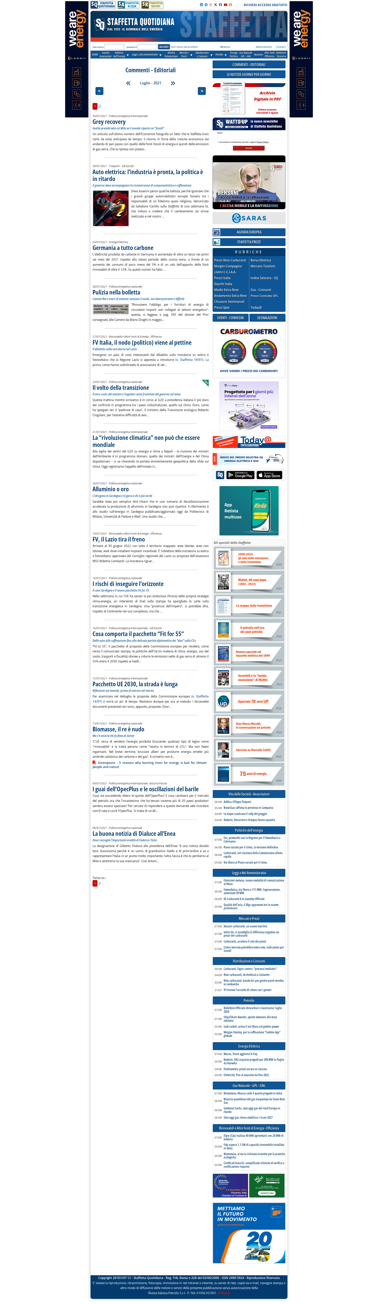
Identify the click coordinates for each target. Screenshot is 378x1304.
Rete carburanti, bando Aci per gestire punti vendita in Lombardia (254, 982)
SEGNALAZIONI (267, 317)
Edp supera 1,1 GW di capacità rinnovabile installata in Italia (254, 1146)
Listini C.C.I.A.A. (225, 272)
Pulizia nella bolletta (116, 292)
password (132, 47)
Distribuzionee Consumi (202, 54)
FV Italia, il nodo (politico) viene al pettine (142, 342)
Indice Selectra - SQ (264, 278)
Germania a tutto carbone (123, 247)
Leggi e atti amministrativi (145, 54)
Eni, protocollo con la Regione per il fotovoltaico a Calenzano (252, 839)
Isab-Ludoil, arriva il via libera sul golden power (251, 1026)
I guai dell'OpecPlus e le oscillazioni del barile (146, 789)
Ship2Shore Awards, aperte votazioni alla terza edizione (250, 1018)
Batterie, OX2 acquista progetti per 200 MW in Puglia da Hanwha (254, 1061)
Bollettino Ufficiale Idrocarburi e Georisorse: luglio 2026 (253, 1009)
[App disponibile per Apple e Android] (249, 475)
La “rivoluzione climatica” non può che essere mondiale (146, 441)
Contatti (280, 47)
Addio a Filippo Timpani (237, 802)
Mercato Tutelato (263, 266)
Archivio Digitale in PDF (267, 101)
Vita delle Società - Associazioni (249, 794)
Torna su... (100, 878)
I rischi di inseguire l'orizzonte (128, 583)
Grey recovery (109, 121)
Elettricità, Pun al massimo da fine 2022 (246, 1075)
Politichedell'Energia (119, 54)
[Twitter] (215, 5)
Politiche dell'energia (249, 830)
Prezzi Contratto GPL (264, 296)
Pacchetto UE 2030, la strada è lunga (135, 684)
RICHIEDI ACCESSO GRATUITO (265, 5)
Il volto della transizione (121, 387)
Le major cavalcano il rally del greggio (245, 814)
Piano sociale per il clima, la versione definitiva (251, 847)
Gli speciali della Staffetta (232, 543)
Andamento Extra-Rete (230, 296)
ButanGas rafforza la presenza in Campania (248, 808)
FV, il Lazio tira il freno (119, 539)
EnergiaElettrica (234, 54)
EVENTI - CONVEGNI (230, 317)
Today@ (256, 307)
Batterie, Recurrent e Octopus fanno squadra (249, 820)
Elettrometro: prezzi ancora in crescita (245, 1069)
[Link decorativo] (232, 97)
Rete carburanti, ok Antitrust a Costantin (247, 975)
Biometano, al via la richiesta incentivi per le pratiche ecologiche (254, 1155)
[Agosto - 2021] (172, 83)
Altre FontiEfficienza (270, 54)
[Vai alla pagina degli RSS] (230, 5)
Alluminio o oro (111, 489)
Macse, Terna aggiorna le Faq (240, 1054)
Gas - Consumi (261, 290)
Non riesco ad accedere (184, 47)
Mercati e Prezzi (249, 918)
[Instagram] (210, 5)
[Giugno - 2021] (128, 83)
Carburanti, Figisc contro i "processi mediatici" (250, 969)
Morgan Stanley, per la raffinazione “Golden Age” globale (252, 1034)
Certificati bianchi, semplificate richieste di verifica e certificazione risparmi (254, 1164)
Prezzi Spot (222, 307)
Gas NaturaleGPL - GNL (245, 54)
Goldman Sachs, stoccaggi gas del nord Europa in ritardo (252, 1110)
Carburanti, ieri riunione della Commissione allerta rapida (253, 854)
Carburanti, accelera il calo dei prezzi (245, 941)
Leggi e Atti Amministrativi (249, 872)
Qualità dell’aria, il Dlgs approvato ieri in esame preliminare (251, 906)
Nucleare (258, 54)
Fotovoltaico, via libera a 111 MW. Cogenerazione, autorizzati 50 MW (252, 891)
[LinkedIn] (201, 5)
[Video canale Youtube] (225, 5)
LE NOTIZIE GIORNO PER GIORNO (249, 74)
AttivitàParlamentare (171, 54)
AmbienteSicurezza (281, 54)
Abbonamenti (264, 47)
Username (98, 47)
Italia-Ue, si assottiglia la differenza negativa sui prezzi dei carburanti (251, 934)
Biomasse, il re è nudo (118, 729)
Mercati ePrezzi (184, 54)
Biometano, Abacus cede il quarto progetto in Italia (253, 1093)
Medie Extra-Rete (226, 290)
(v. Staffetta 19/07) (189, 360)
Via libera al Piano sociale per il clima (245, 862)
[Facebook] (220, 5)
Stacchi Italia (223, 284)
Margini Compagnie (228, 266)
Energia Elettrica (249, 1046)
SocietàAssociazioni (106, 54)
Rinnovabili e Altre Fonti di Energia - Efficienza (249, 1128)
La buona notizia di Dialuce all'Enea (134, 833)
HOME (95, 54)
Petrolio (219, 54)
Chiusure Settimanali (229, 302)
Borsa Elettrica (261, 260)
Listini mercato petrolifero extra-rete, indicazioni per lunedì (254, 949)
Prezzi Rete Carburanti (230, 260)
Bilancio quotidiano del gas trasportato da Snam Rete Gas (254, 1101)
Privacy (224, 1293)
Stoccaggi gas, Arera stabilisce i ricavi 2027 (248, 1117)
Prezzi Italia (222, 278)
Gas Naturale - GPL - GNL (249, 1085)
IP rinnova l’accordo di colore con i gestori (247, 990)
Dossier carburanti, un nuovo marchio (245, 926)
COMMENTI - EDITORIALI (249, 64)
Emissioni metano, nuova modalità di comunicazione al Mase (254, 882)
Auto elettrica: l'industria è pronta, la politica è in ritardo (148, 175)
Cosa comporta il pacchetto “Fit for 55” (138, 633)
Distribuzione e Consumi (249, 961)
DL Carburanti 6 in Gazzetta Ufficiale (244, 899)
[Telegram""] (206, 5)
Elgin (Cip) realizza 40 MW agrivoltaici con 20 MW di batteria (254, 1137)
